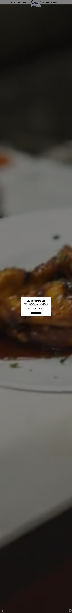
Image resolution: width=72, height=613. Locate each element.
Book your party (36, 312)
